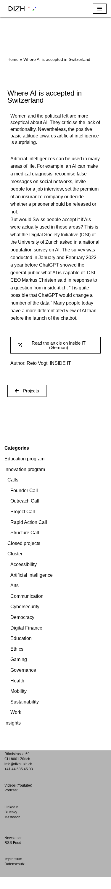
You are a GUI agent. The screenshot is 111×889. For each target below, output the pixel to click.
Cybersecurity (24, 606)
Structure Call (24, 532)
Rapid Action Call (28, 522)
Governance (23, 670)
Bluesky (10, 812)
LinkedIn (11, 807)
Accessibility (23, 564)
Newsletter (13, 838)
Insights (12, 722)
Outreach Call (24, 500)
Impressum (13, 859)
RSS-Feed (12, 843)
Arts (14, 585)
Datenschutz (14, 864)
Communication (27, 596)
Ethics (16, 649)
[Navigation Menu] (100, 9)
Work (15, 712)
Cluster (14, 553)
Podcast (10, 790)
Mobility (18, 691)
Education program (24, 458)
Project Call (22, 511)
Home (13, 59)
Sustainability (24, 701)
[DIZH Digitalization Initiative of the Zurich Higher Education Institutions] (22, 8)
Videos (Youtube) (18, 785)
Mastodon (12, 817)
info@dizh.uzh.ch (18, 764)
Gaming (18, 659)
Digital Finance (26, 627)
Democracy (22, 617)
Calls (12, 479)
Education (21, 638)
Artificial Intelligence (31, 575)
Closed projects (23, 543)
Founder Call (24, 490)
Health (17, 680)
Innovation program (24, 469)
